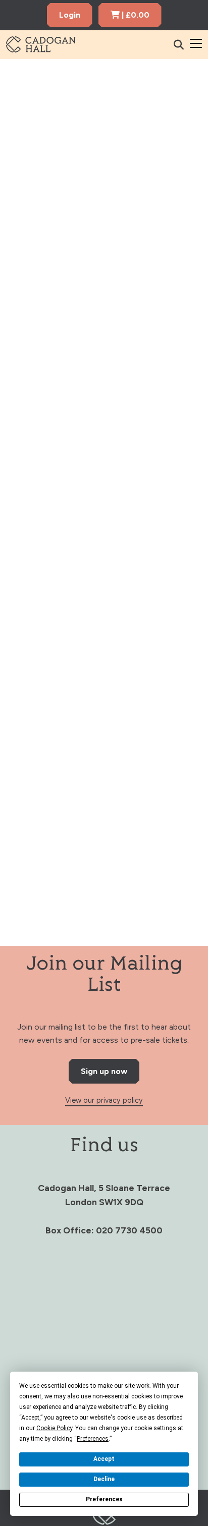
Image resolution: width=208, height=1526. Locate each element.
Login (69, 15)
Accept (104, 1458)
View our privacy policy (104, 1100)
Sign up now (104, 1071)
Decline (104, 1479)
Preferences (104, 1499)
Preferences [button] (93, 1438)
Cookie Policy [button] (54, 1428)
